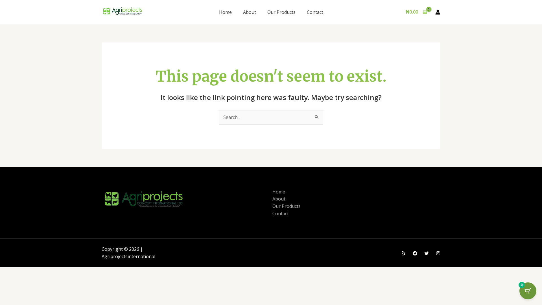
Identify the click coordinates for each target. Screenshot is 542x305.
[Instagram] (438, 253)
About (249, 12)
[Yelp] (403, 253)
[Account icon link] (437, 12)
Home (225, 12)
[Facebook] (415, 253)
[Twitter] (426, 253)
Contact (315, 12)
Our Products (281, 12)
